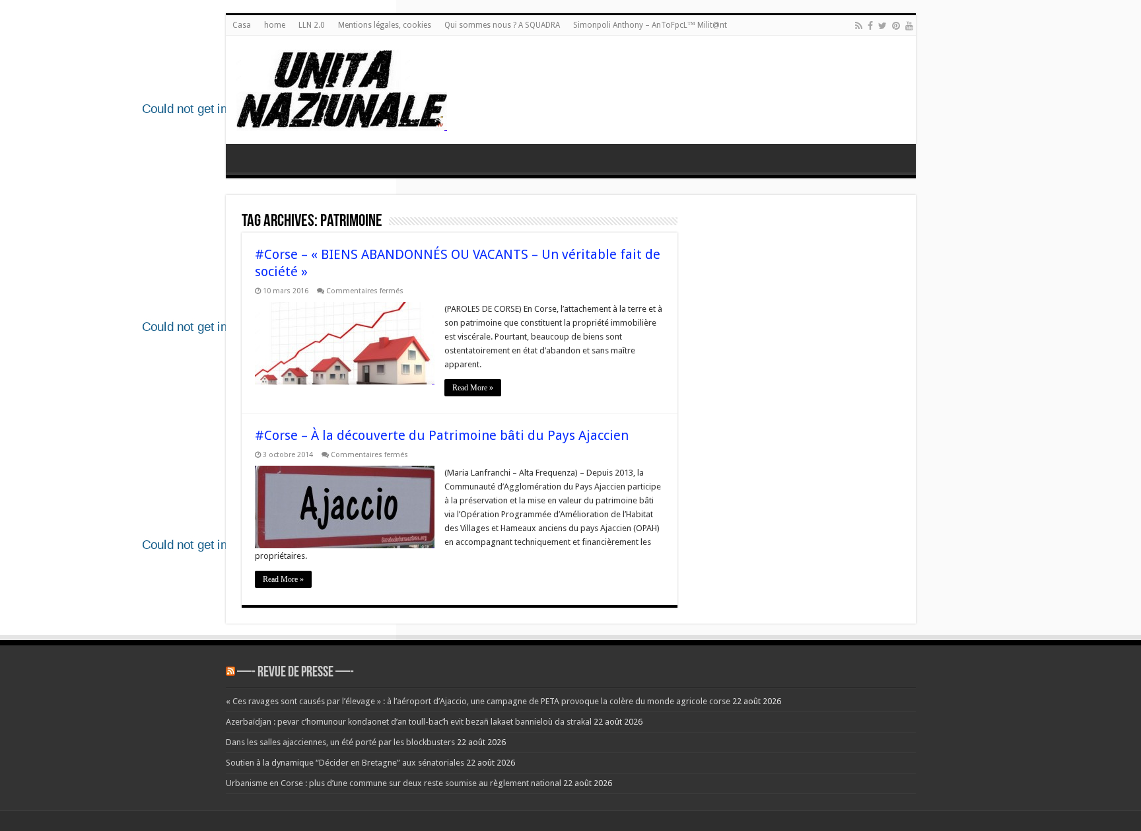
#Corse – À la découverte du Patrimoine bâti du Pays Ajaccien (442, 435)
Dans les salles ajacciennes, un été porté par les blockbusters (340, 742)
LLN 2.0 (311, 25)
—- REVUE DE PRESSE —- (295, 672)
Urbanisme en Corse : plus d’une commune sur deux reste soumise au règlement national (393, 783)
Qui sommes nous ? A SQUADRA (502, 25)
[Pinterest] (896, 26)
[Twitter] (882, 26)
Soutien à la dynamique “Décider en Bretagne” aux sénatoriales (345, 763)
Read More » (472, 387)
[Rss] (859, 26)
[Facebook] (870, 26)
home (274, 25)
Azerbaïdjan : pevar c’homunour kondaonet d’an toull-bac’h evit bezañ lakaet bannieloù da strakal (409, 722)
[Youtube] (909, 26)
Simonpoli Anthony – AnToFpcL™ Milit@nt (650, 25)
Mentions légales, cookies (384, 25)
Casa (241, 25)
